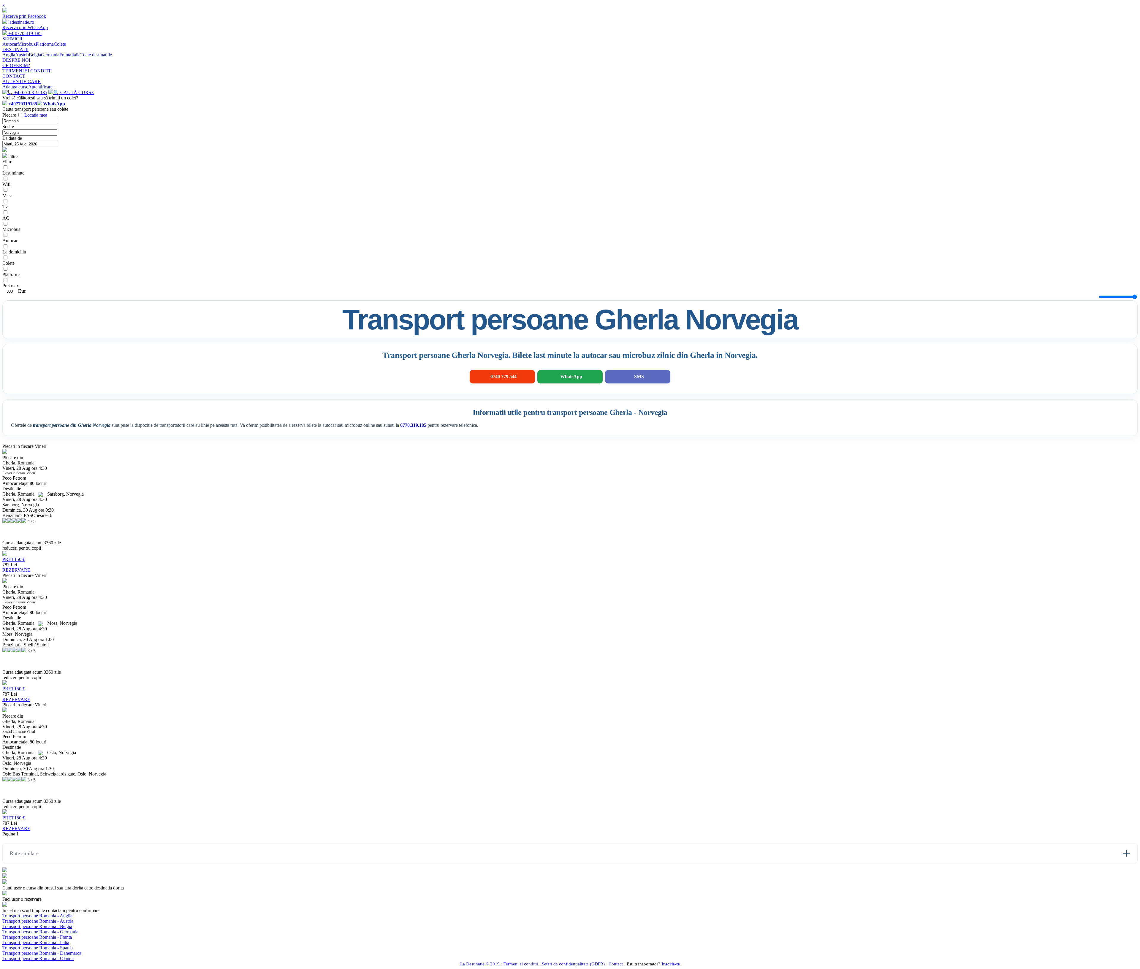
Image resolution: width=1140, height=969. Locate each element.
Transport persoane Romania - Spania (37, 947)
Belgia (35, 54)
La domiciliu (14, 251)
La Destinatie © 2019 (480, 964)
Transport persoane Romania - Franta (37, 937)
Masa (7, 195)
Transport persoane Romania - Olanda (38, 958)
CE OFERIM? (16, 65)
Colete (60, 44)
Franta (65, 54)
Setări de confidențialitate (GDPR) (573, 964)
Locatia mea (35, 115)
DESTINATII (15, 49)
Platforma (45, 44)
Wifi (6, 184)
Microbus (11, 229)
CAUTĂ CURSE (76, 92)
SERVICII (12, 38)
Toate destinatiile (96, 54)
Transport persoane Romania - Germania (40, 931)
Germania (50, 54)
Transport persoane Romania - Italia (35, 942)
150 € (13, 559)
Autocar (10, 44)
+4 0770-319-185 (30, 92)
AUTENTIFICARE (21, 81)
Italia (75, 54)
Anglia (8, 54)
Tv (5, 206)
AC (5, 218)
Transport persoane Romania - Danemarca (41, 953)
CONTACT (13, 76)
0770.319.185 (413, 425)
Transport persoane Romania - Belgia (37, 926)
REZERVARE (16, 569)
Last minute (13, 172)
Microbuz (27, 44)
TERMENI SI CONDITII (27, 70)
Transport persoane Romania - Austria (37, 921)
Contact (616, 964)
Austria (22, 54)
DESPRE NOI (16, 60)
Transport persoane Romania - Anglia (37, 915)
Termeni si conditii (521, 964)
